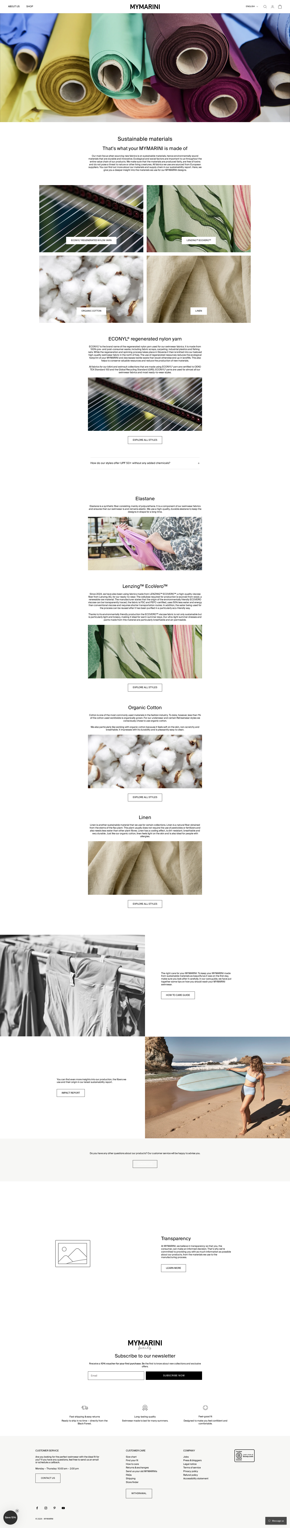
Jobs (186, 1457)
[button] (10, 1518)
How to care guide (178, 995)
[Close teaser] (17, 1511)
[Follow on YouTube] (63, 1508)
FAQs (129, 1475)
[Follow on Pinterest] (54, 1508)
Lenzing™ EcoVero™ (199, 240)
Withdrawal (139, 1493)
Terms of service (192, 1468)
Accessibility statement (195, 1479)
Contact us (145, 1164)
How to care (132, 1464)
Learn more (173, 1268)
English (250, 6)
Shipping (131, 1479)
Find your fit (132, 1460)
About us (14, 6)
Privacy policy (190, 1471)
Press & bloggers (192, 1460)
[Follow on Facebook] (37, 1508)
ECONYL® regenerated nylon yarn (91, 240)
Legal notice (190, 1464)
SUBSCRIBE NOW (174, 1376)
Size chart (131, 1457)
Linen (198, 311)
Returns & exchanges (137, 1468)
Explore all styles (145, 440)
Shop (29, 6)
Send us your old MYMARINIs (141, 1471)
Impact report (71, 1093)
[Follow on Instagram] (45, 1508)
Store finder (132, 1482)
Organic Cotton (91, 311)
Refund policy (190, 1475)
